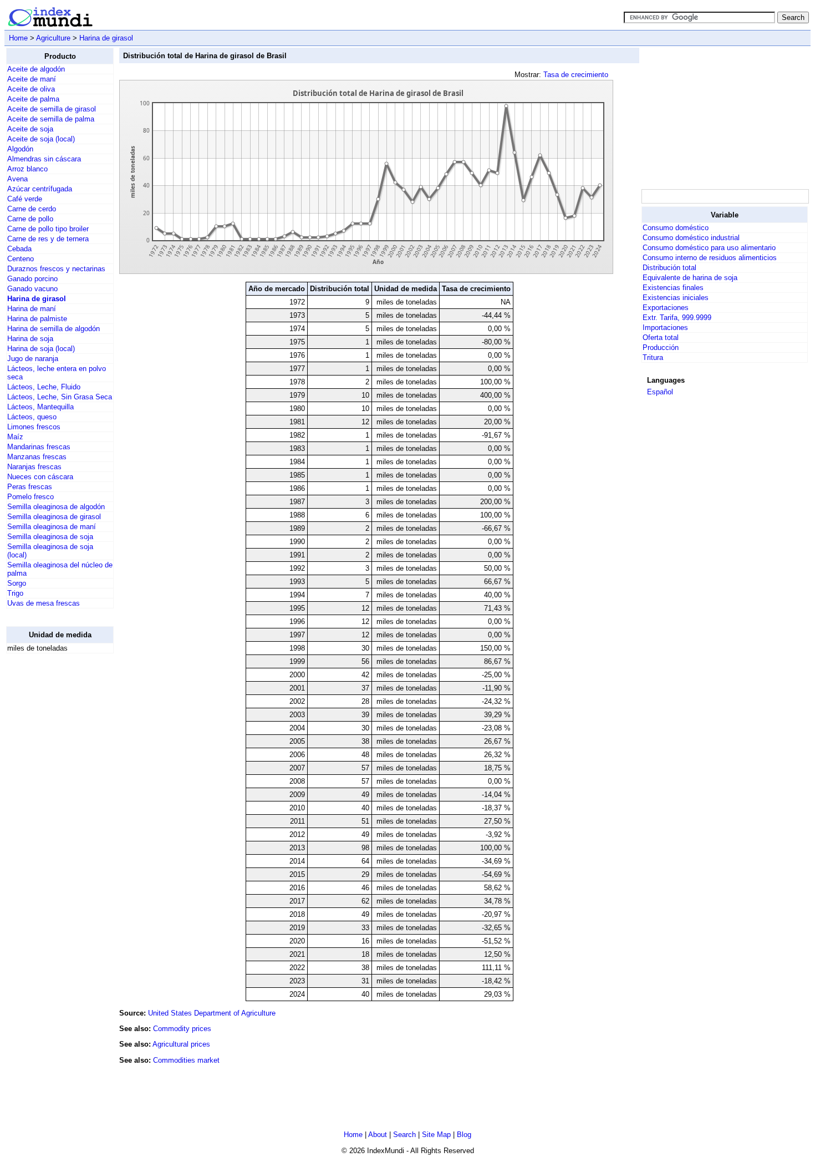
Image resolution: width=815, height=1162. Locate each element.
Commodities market (186, 1060)
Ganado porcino (32, 279)
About (377, 1134)
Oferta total (661, 337)
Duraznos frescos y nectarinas (56, 269)
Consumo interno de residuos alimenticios (710, 257)
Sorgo (16, 583)
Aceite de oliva (31, 89)
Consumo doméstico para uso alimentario (709, 247)
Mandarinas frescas (38, 447)
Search (404, 1134)
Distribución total (669, 267)
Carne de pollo (30, 219)
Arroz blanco (27, 169)
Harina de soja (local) (41, 348)
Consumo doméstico (676, 228)
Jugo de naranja (32, 358)
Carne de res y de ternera (48, 239)
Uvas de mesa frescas (43, 603)
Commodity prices (182, 1028)
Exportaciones (666, 307)
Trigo (15, 593)
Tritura (653, 357)
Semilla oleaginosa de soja (50, 536)
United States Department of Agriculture (212, 1013)
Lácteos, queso (32, 417)
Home (18, 38)
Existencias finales (673, 287)
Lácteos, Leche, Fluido (43, 387)
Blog (464, 1134)
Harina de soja (30, 338)
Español (660, 392)
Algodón (20, 149)
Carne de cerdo (31, 209)
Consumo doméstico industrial (691, 238)
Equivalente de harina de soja (690, 277)
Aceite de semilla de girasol (51, 109)
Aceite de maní (31, 79)
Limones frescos (33, 427)
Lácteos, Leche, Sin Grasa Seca (59, 397)
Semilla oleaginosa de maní (51, 526)
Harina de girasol (106, 38)
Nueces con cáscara (40, 477)
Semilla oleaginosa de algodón (56, 507)
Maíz (15, 437)
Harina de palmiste (37, 318)
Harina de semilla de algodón (53, 328)
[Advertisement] (50, 828)
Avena (17, 179)
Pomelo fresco (30, 497)
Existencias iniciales (676, 297)
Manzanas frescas (37, 457)
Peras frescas (29, 487)
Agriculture (53, 38)
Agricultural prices (181, 1044)
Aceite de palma (33, 99)
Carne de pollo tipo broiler (48, 229)
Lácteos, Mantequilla (40, 407)
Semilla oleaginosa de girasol (54, 517)
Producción (661, 347)
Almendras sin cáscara (44, 159)
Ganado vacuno (32, 289)
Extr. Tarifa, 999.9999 (677, 317)
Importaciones (665, 327)
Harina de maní (31, 309)
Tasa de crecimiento (575, 74)
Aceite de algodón (36, 69)
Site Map (436, 1134)
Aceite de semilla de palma (50, 119)
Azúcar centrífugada (39, 189)
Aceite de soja (30, 129)
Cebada (19, 249)
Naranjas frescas (34, 467)
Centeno (20, 259)
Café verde (24, 199)
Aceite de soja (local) (41, 139)
